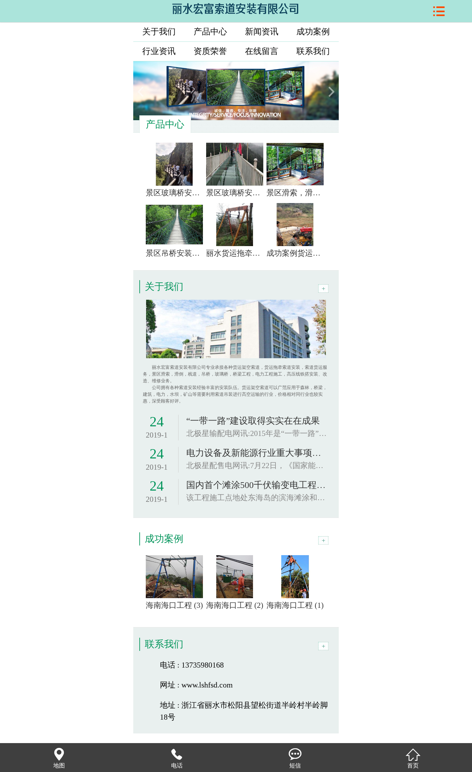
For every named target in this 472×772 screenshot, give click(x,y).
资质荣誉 (210, 51)
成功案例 (313, 31)
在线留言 (261, 51)
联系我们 (313, 51)
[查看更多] (323, 288)
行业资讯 (159, 51)
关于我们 (159, 31)
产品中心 (210, 31)
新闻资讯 (261, 31)
